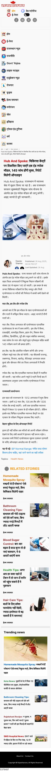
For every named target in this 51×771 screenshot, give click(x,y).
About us (19, 756)
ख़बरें (7, 149)
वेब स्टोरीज (31, 11)
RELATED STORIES (24, 469)
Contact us (29, 756)
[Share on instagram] (22, 20)
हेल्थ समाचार (14, 149)
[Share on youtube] (35, 20)
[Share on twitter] (29, 20)
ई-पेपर (15, 14)
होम (13, 11)
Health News (17, 459)
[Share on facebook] (16, 20)
